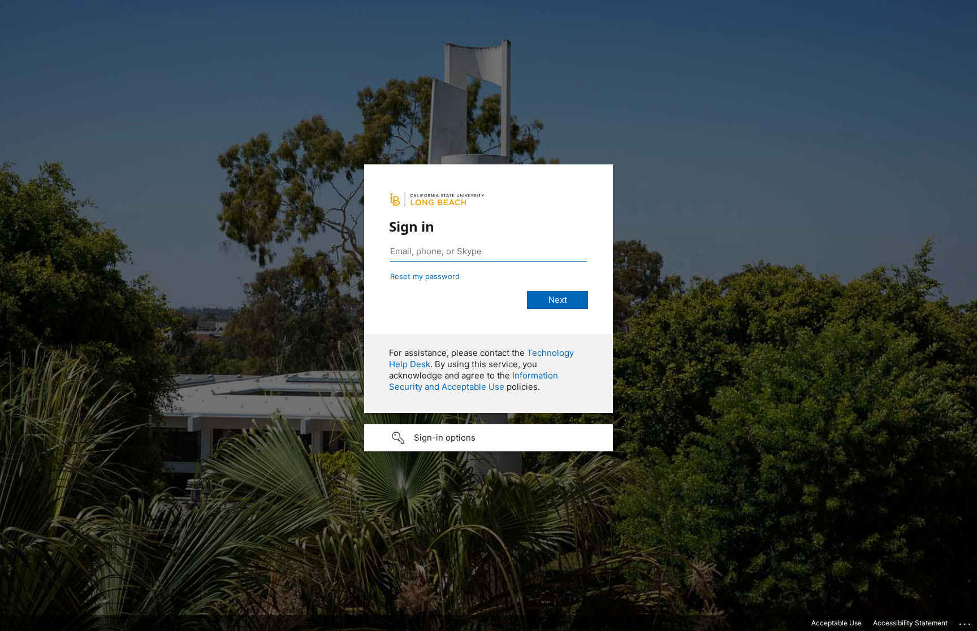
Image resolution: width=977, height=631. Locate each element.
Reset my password (425, 276)
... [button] (965, 621)
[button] (488, 437)
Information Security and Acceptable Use (473, 381)
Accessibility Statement (910, 623)
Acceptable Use (836, 623)
